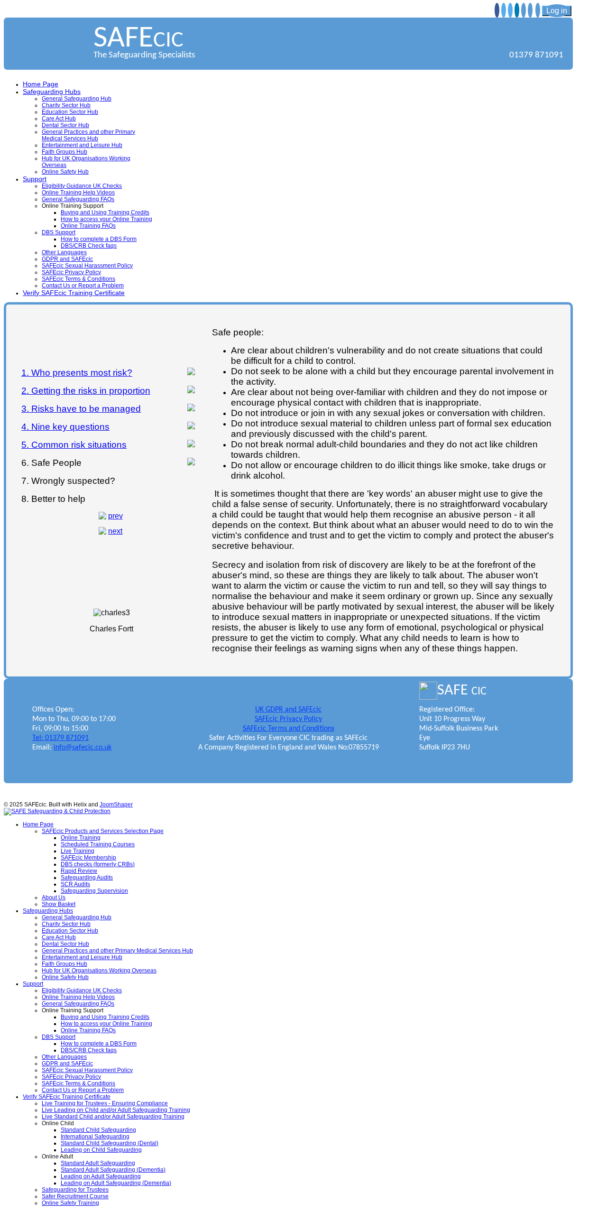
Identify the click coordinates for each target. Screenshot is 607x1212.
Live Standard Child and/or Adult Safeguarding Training (113, 1116)
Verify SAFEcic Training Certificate (74, 292)
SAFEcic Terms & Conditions (78, 279)
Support (34, 179)
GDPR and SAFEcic (67, 259)
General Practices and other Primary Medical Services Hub (88, 135)
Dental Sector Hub (65, 125)
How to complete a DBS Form (99, 239)
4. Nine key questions (65, 427)
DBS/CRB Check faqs (89, 245)
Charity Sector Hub (66, 105)
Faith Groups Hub (64, 151)
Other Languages (64, 252)
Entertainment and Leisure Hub (82, 145)
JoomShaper (116, 804)
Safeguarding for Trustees (75, 1189)
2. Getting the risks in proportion (85, 391)
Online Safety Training (70, 1203)
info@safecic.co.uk (82, 747)
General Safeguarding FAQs (78, 199)
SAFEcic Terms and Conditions (288, 728)
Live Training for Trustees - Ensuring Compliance (105, 1103)
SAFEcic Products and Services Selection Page (103, 831)
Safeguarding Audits (87, 877)
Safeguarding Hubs (52, 91)
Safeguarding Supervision (94, 891)
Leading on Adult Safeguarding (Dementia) (116, 1183)
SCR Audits (75, 884)
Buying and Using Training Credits (105, 212)
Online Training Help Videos (78, 192)
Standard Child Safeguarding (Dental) (109, 1143)
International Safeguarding (95, 1136)
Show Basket (58, 904)
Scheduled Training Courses (98, 844)
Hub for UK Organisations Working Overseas (99, 970)
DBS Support (58, 232)
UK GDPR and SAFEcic (288, 709)
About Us (53, 897)
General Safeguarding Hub (76, 98)
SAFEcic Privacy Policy (71, 272)
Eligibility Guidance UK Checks (82, 186)
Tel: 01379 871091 (60, 738)
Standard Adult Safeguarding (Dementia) (113, 1169)
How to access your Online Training (106, 219)
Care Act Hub (59, 118)
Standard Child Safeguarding (98, 1130)
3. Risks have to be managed (81, 409)
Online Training (81, 837)
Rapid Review (79, 871)
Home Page (40, 84)
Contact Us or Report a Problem (83, 285)
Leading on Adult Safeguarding (101, 1176)
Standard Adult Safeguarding (98, 1163)
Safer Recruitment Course (75, 1196)
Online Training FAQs (88, 225)
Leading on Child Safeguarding (101, 1150)
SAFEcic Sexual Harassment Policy (87, 265)
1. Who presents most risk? (76, 373)
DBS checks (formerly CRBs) (98, 864)
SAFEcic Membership (88, 857)
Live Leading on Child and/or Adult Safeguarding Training (116, 1110)
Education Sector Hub (70, 112)
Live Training (77, 851)
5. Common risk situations (74, 445)
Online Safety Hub (65, 171)
